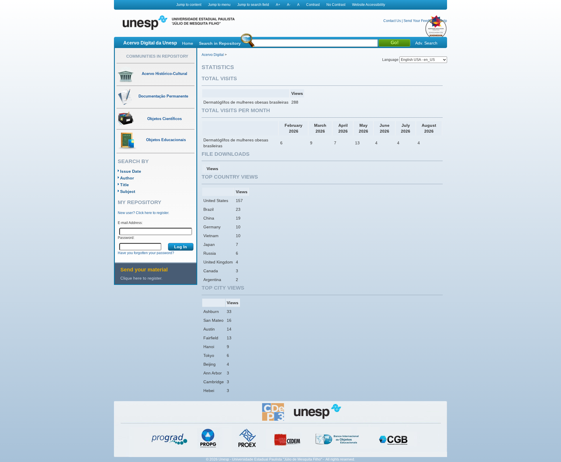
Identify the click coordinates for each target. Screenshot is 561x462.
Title (124, 184)
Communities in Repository (157, 56)
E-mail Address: (130, 223)
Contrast (313, 5)
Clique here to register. (141, 278)
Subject (127, 191)
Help (443, 21)
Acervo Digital (213, 55)
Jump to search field (253, 5)
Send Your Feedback (420, 21)
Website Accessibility (368, 5)
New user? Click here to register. (143, 213)
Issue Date (130, 171)
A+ (278, 5)
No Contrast (335, 5)
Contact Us (392, 21)
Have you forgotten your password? (146, 253)
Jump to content (188, 5)
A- (288, 5)
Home (187, 43)
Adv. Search (426, 43)
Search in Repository (220, 43)
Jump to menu (219, 5)
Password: (126, 238)
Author (127, 178)
